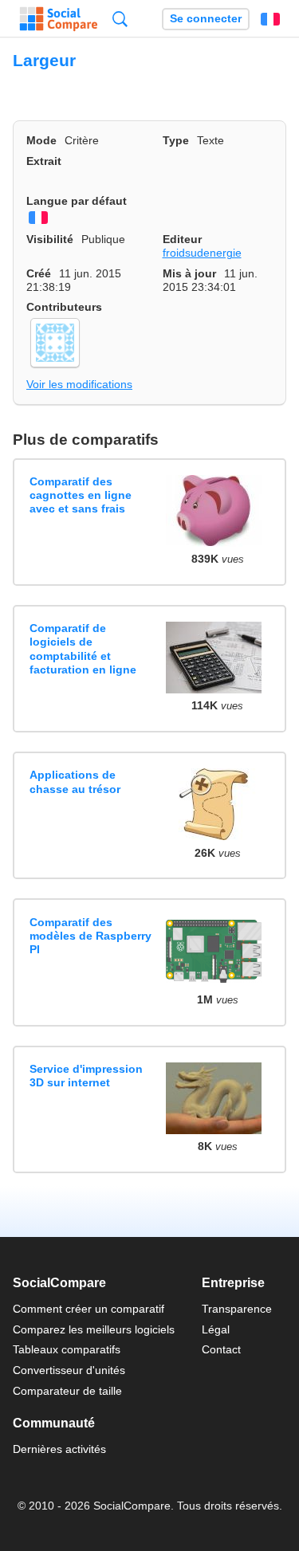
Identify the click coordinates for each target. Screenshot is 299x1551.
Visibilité (49, 239)
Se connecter (206, 19)
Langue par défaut (76, 200)
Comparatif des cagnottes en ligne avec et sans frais (81, 495)
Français (270, 19)
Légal (216, 1329)
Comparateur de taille (67, 1390)
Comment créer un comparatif (88, 1308)
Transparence (237, 1308)
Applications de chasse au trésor (75, 781)
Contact (221, 1349)
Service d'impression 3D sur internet (86, 1075)
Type (176, 140)
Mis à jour (189, 273)
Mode (41, 140)
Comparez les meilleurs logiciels (94, 1329)
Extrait (43, 161)
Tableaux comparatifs (66, 1349)
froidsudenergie (202, 252)
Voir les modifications (79, 384)
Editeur (182, 239)
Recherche (120, 18)
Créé (38, 273)
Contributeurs (64, 306)
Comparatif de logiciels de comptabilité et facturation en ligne (83, 649)
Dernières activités (59, 1449)
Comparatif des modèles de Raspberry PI (90, 936)
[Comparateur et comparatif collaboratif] (58, 19)
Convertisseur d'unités (69, 1370)
